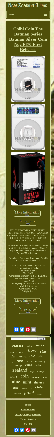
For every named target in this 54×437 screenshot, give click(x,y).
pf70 (41, 356)
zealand (19, 370)
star (43, 351)
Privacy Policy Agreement (28, 414)
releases (24, 388)
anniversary (40, 361)
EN (25, 424)
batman (39, 394)
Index (28, 405)
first (14, 356)
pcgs (12, 362)
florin (16, 387)
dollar (38, 365)
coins (28, 365)
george (36, 377)
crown (20, 352)
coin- (12, 352)
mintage (18, 365)
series (29, 346)
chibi (39, 387)
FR (30, 424)
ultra (22, 356)
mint (27, 382)
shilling (40, 371)
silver (31, 350)
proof (29, 392)
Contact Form (28, 409)
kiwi (32, 356)
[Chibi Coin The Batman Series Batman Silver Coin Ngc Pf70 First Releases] (28, 79)
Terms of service (28, 419)
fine (45, 377)
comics (39, 345)
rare (20, 360)
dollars (17, 393)
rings (32, 371)
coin (24, 375)
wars (14, 376)
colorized (29, 362)
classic (17, 345)
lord (31, 388)
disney (39, 382)
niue (16, 381)
